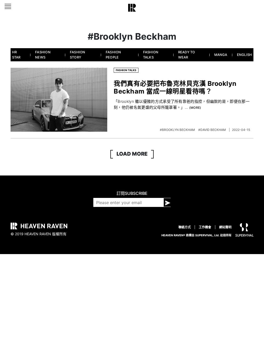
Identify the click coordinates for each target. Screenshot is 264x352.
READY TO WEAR (186, 54)
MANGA (220, 55)
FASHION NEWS (43, 54)
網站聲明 (225, 227)
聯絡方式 (184, 227)
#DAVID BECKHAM (212, 130)
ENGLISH (244, 55)
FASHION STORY (77, 54)
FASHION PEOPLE (113, 54)
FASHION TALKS (151, 54)
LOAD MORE (132, 154)
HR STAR (16, 54)
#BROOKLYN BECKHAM (178, 130)
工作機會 (205, 227)
